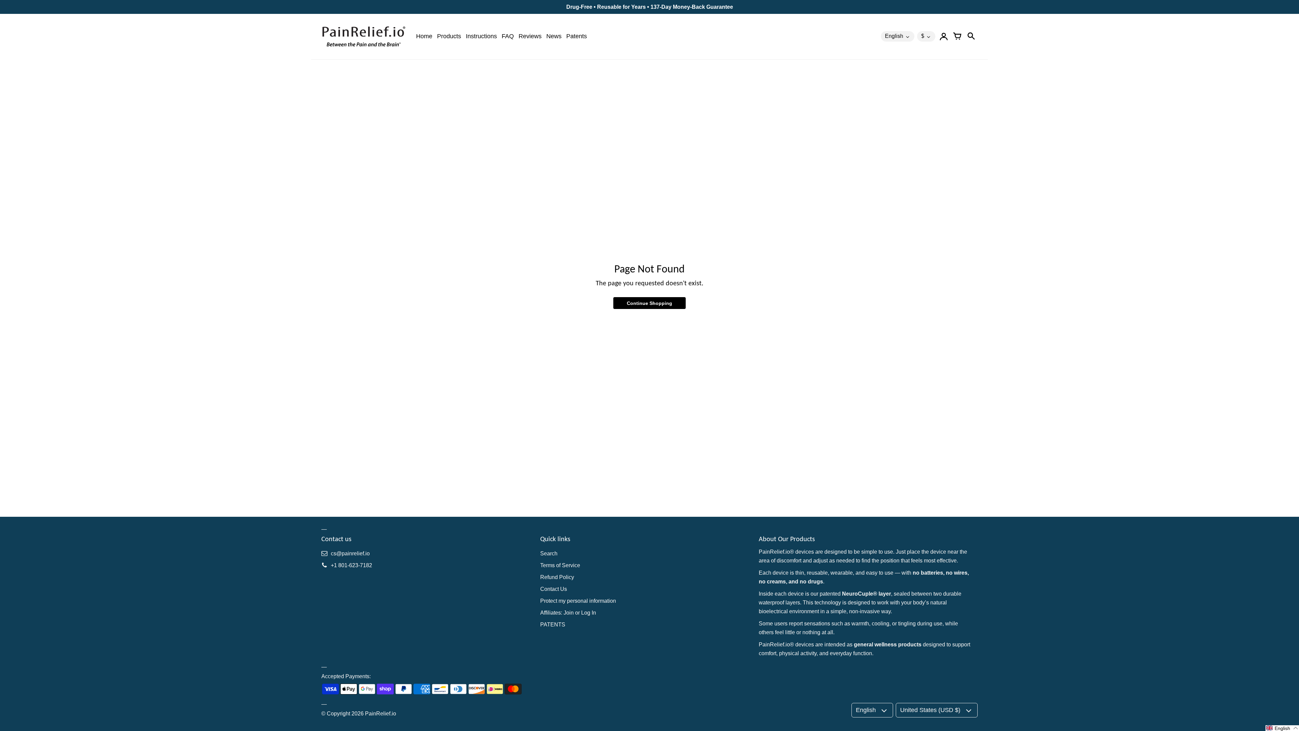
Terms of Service (560, 565)
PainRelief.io (380, 713)
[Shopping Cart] (957, 36)
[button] (1282, 728)
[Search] (971, 36)
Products (449, 36)
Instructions (481, 36)
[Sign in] (944, 36)
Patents (576, 36)
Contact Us (553, 589)
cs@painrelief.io (350, 553)
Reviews (530, 36)
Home (424, 36)
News (554, 36)
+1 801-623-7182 (351, 565)
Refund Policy (557, 577)
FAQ (508, 36)
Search (548, 553)
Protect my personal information (578, 601)
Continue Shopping (649, 303)
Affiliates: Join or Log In (568, 613)
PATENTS (552, 624)
